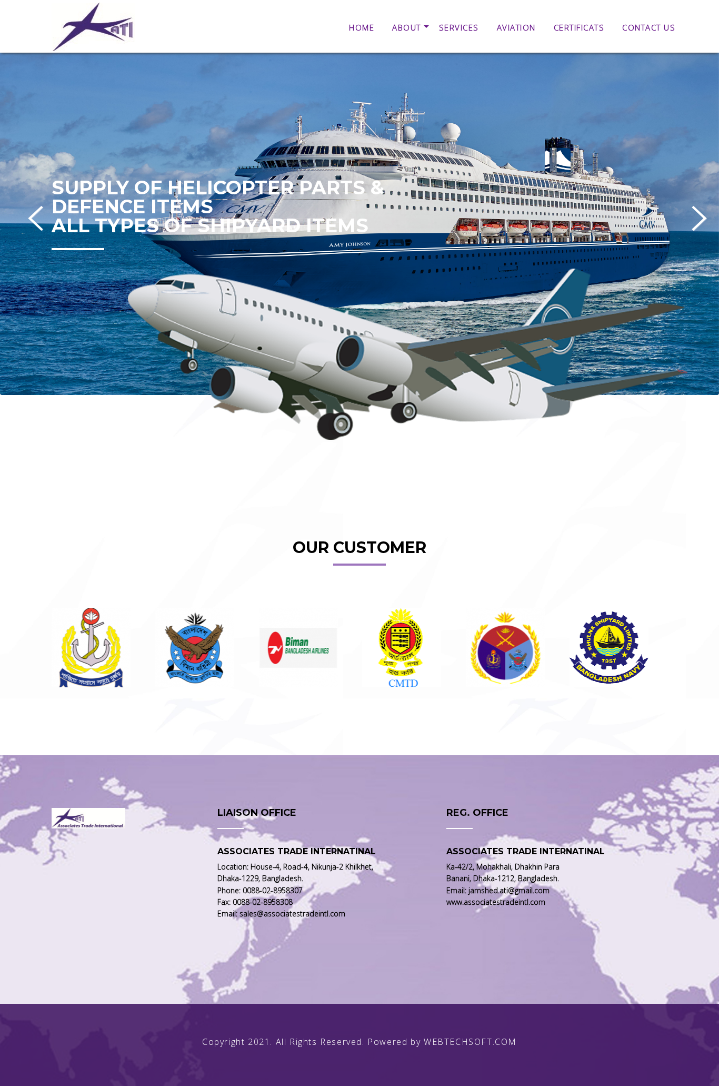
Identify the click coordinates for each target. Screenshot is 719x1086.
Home (361, 27)
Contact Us (648, 27)
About (406, 27)
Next (699, 217)
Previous (35, 217)
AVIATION (516, 27)
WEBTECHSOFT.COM (470, 1042)
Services (459, 27)
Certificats (579, 27)
